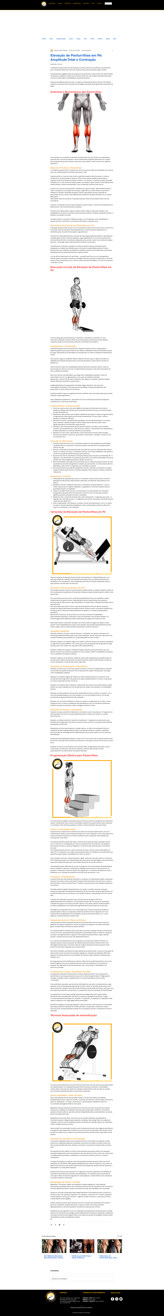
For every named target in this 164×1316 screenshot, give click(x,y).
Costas (71, 38)
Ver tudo (119, 1236)
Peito (85, 38)
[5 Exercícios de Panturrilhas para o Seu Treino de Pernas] (109, 1246)
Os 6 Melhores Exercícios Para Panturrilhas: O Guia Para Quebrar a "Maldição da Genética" (53, 1257)
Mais (114, 38)
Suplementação (61, 38)
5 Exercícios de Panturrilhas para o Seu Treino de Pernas (108, 1257)
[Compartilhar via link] (64, 1224)
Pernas (92, 38)
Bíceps (108, 38)
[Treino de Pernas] (82, 1246)
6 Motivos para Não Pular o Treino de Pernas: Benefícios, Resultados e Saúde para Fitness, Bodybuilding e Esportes (81, 1257)
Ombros (100, 38)
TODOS (44, 38)
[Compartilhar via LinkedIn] (59, 1224)
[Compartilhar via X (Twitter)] (55, 1224)
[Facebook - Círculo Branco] (112, 1299)
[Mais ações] (113, 50)
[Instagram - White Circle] (116, 1299)
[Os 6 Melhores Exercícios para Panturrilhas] (54, 1246)
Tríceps (78, 38)
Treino (51, 38)
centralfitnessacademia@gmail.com (70, 1301)
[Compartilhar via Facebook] (51, 1224)
